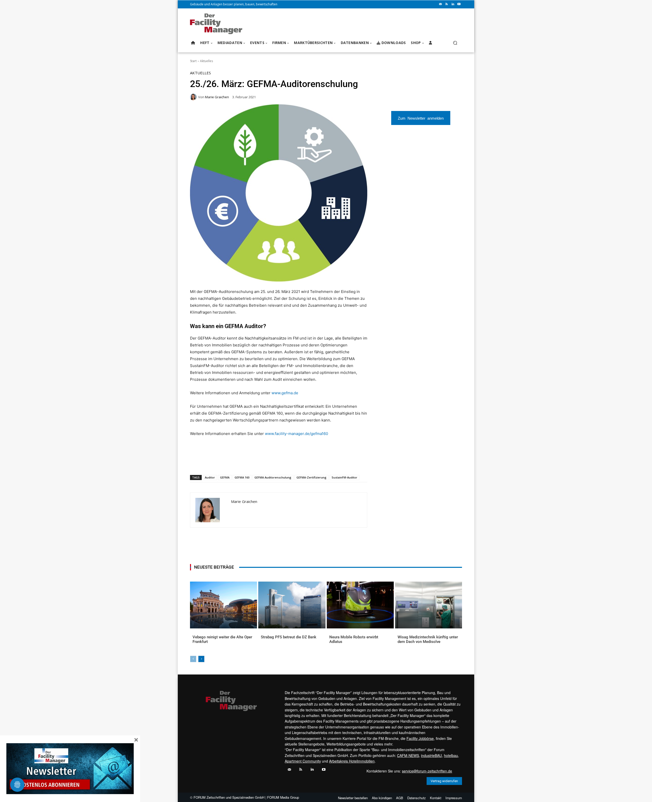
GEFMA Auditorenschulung (272, 477)
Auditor (210, 477)
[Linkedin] (453, 4)
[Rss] (447, 4)
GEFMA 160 (242, 477)
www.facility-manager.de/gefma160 (296, 433)
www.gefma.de (284, 392)
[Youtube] (459, 4)
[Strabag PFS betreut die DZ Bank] (291, 605)
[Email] (251, 462)
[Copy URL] (274, 462)
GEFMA (224, 477)
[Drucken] (262, 462)
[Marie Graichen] (194, 97)
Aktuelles (206, 61)
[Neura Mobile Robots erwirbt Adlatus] (360, 605)
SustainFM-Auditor (344, 477)
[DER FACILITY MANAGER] (217, 23)
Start (193, 61)
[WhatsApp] (227, 462)
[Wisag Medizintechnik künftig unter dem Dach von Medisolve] (428, 605)
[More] (286, 462)
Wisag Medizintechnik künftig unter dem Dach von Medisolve (428, 639)
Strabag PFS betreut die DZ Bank (288, 637)
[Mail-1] (441, 4)
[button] (455, 43)
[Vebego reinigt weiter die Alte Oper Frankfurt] (223, 605)
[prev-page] (193, 659)
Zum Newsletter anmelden (421, 118)
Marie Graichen (217, 97)
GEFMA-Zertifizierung (311, 477)
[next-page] (201, 659)
